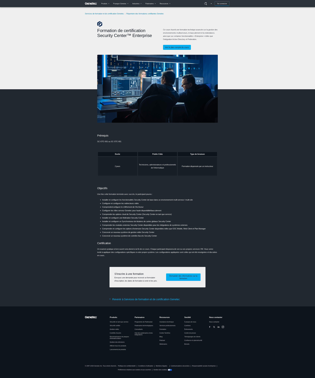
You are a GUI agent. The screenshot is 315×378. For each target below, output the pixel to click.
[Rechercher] (205, 3)
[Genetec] (91, 3)
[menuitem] (105, 3)
